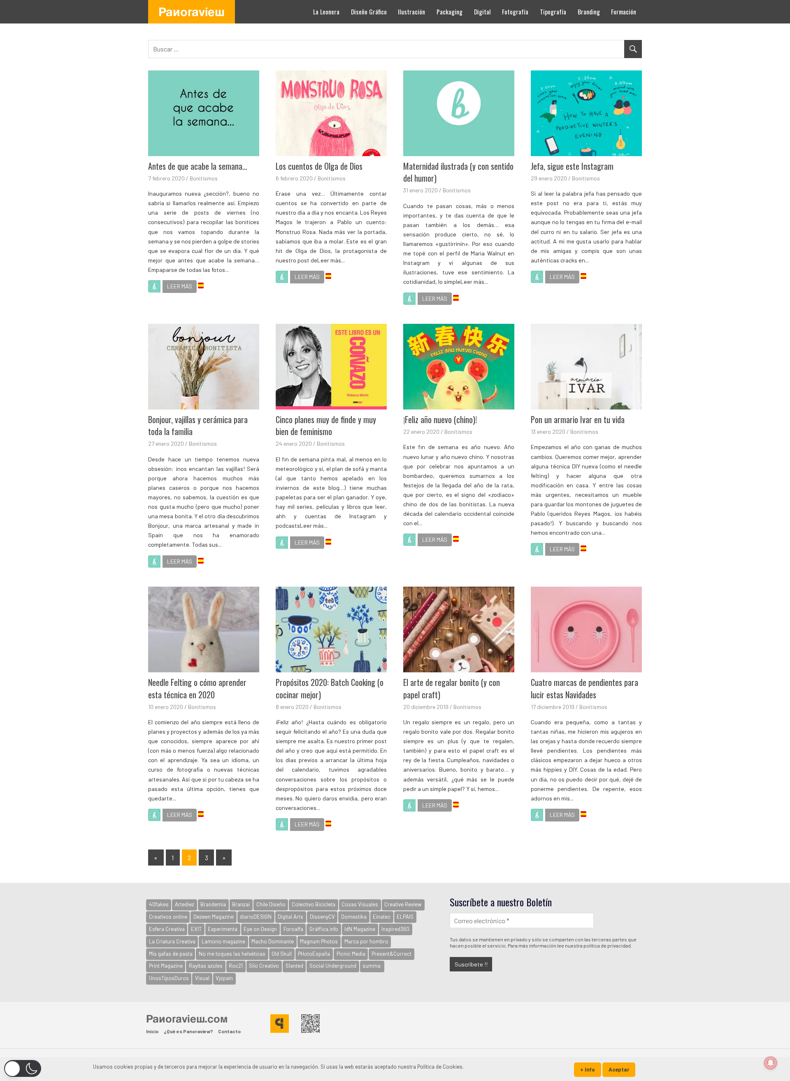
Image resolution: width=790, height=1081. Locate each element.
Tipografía (553, 11)
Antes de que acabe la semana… (197, 166)
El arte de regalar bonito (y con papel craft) (451, 688)
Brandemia (213, 904)
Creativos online (168, 916)
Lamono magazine (223, 941)
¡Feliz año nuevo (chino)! (440, 419)
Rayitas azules (206, 965)
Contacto (229, 1031)
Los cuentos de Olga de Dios (319, 166)
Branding (589, 11)
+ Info (587, 1069)
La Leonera (326, 11)
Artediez (184, 904)
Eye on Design (260, 929)
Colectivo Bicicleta (313, 904)
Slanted (294, 965)
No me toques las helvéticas (232, 953)
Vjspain (224, 978)
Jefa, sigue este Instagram (572, 166)
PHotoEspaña (314, 953)
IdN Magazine (359, 929)
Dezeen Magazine (213, 916)
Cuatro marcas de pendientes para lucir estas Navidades (584, 688)
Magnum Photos (319, 941)
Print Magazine (166, 965)
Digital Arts (290, 916)
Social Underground (332, 965)
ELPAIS (405, 916)
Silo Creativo (264, 965)
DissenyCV (322, 916)
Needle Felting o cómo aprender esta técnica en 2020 (197, 688)
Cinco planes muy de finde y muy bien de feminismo (326, 425)
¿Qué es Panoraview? (188, 1031)
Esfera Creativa (167, 929)
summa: (371, 965)
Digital (482, 11)
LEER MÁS (179, 286)
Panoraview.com (187, 1018)
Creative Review (403, 904)
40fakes (159, 904)
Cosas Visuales (360, 904)
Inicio (152, 1031)
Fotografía (515, 11)
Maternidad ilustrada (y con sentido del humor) (458, 172)
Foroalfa (293, 929)
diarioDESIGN (256, 916)
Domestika (354, 916)
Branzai (241, 904)
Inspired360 (395, 929)
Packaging (449, 11)
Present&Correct (391, 953)
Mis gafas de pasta (171, 953)
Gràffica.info (323, 929)
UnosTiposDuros (169, 978)
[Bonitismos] (154, 287)
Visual (202, 978)
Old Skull (282, 953)
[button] (22, 1068)
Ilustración (411, 11)
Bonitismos (204, 178)
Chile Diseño (271, 904)
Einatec (381, 916)
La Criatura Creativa (172, 941)
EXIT (196, 929)
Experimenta (222, 929)
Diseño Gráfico (369, 11)
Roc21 (236, 965)
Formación (623, 11)
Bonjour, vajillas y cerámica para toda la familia (198, 425)
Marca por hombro (366, 941)
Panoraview (191, 12)
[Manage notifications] (770, 1062)
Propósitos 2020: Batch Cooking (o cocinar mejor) (329, 688)
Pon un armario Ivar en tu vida (578, 419)
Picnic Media (351, 953)
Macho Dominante (272, 941)
